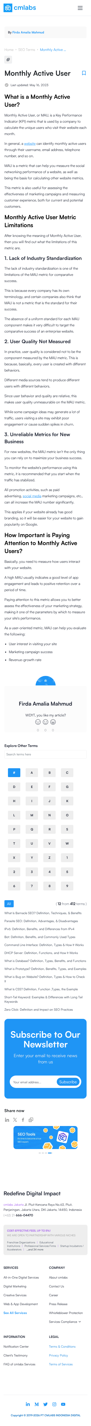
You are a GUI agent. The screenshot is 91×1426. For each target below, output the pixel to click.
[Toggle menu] (80, 8)
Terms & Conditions (62, 1346)
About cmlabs (58, 1277)
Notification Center (16, 1346)
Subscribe (68, 1081)
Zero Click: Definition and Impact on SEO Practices (38, 1009)
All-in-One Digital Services (21, 1277)
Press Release (58, 1304)
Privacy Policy (58, 1355)
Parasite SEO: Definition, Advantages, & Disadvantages (41, 921)
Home (8, 49)
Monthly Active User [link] (53, 49)
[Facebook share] (23, 1119)
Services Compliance (63, 1321)
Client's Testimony (16, 1355)
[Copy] (8, 59)
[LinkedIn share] (7, 1119)
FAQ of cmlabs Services (19, 1364)
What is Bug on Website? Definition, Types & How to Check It (44, 979)
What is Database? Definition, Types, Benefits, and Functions (45, 961)
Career (53, 1295)
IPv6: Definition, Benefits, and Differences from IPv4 (39, 929)
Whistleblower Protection (66, 1313)
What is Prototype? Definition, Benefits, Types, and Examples (45, 969)
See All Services (15, 1313)
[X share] (15, 1119)
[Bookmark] (84, 73)
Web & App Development (21, 1304)
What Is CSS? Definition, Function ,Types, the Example (41, 989)
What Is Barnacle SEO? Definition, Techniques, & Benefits (43, 913)
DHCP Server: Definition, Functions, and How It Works (41, 953)
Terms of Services (61, 1364)
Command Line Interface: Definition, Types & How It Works (44, 945)
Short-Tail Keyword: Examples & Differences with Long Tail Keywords (43, 999)
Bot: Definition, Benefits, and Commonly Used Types (39, 937)
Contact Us (56, 1286)
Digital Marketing (15, 1286)
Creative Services (15, 1295)
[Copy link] (31, 1119)
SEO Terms (26, 49)
